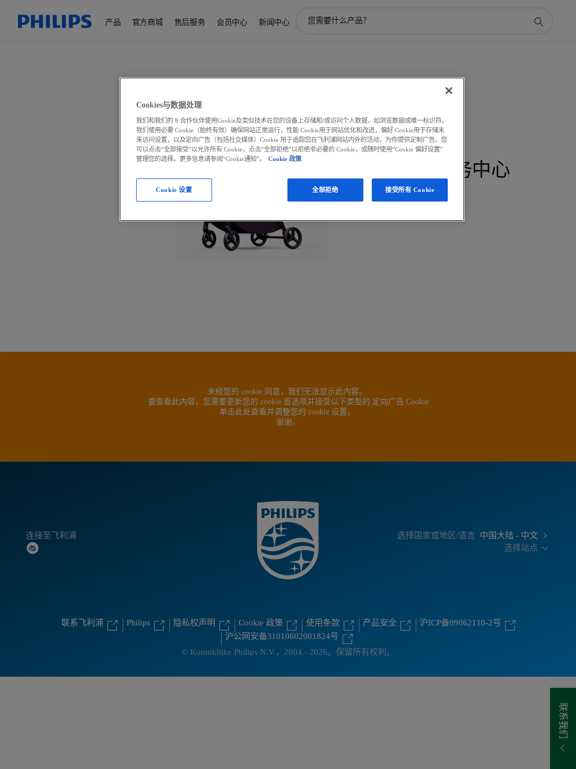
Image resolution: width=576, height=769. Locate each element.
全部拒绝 (325, 189)
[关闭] (448, 90)
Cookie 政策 (285, 158)
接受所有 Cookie (409, 189)
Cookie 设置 (174, 189)
